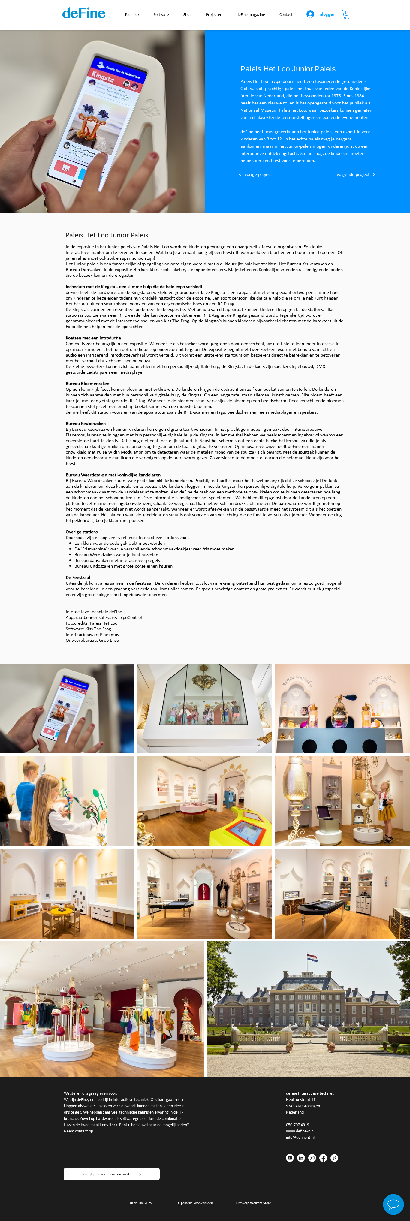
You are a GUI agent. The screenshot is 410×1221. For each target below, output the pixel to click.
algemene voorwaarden (195, 1203)
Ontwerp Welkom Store (253, 1203)
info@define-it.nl (300, 1137)
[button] (347, 14)
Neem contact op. (79, 1131)
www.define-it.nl (300, 1131)
